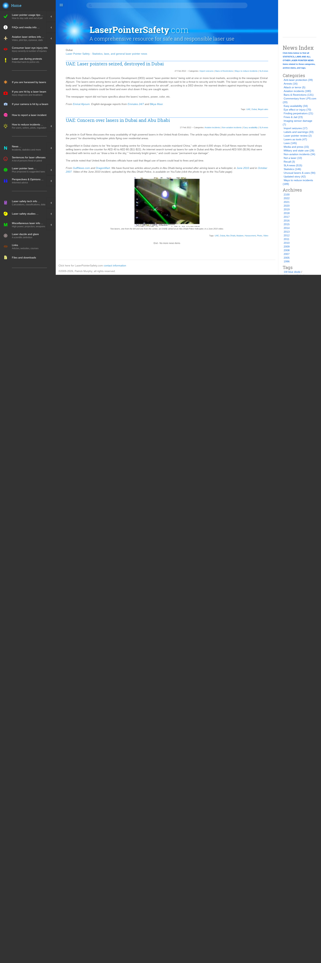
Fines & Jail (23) (293, 117)
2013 (287, 231)
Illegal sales (263, 109)
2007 (287, 254)
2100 (287, 194)
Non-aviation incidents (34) (299, 154)
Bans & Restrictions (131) (299, 94)
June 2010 (243, 167)
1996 (287, 261)
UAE (248, 109)
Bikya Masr (156, 104)
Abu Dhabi (230, 235)
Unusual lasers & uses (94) (299, 172)
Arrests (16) (291, 83)
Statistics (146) (292, 169)
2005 (287, 257)
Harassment (250, 235)
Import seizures (207, 71)
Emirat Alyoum (81, 104)
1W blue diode (292, 271)
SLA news (263, 71)
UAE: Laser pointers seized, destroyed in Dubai (115, 64)
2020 (287, 205)
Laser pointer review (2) (298, 135)
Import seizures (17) (295, 128)
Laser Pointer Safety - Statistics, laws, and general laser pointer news (106, 53)
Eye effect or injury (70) (297, 109)
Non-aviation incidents (232, 127)
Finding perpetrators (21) (298, 113)
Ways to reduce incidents (246, 71)
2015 (287, 224)
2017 (287, 216)
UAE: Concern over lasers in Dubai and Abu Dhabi (118, 120)
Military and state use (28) (299, 150)
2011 (286, 239)
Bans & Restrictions (224, 71)
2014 (287, 227)
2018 (287, 213)
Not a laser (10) (293, 157)
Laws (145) (290, 143)
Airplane (240, 235)
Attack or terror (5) (294, 87)
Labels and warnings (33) (299, 131)
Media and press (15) (296, 146)
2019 (287, 209)
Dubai (254, 109)
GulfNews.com (81, 167)
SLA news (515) (293, 165)
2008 (287, 250)
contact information (115, 265)
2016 (287, 220)
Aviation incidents (212, 127)
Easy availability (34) (296, 105)
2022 (287, 198)
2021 (287, 201)
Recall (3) (289, 161)
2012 (287, 235)
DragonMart (103, 167)
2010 (287, 242)
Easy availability (250, 127)
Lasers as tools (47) (295, 139)
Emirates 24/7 (136, 104)
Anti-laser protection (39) (298, 79)
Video (265, 235)
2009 (287, 246)
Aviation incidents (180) (297, 91)
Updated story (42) (295, 176)
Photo (259, 235)
